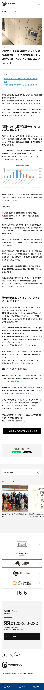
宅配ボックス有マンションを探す (23, 430)
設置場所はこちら (17, 381)
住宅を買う (6, 63)
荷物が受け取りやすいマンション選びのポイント (21, 85)
